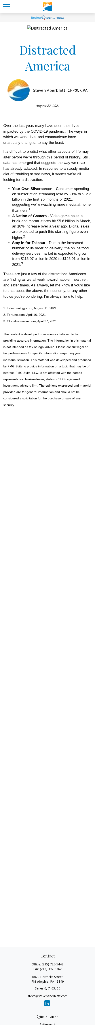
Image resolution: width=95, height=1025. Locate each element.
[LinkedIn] (47, 1003)
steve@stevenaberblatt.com (48, 996)
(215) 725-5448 (52, 964)
